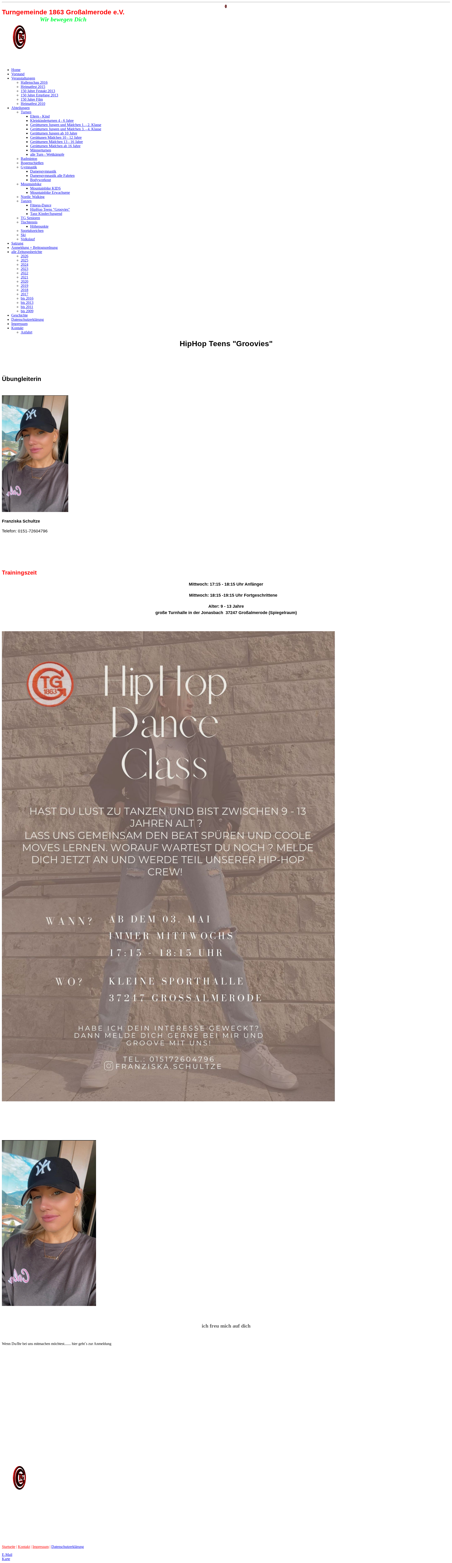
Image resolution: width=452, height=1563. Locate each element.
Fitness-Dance (40, 205)
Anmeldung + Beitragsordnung (34, 248)
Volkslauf (28, 239)
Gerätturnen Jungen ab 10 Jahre (53, 133)
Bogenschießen (32, 163)
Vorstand (17, 74)
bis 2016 (27, 298)
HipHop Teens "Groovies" (50, 209)
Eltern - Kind (40, 116)
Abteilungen (20, 108)
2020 (24, 281)
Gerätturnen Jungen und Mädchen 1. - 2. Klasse (65, 125)
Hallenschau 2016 (34, 82)
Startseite (8, 1547)
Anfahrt (26, 332)
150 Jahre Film (32, 99)
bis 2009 (27, 311)
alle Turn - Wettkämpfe (47, 154)
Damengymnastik (43, 171)
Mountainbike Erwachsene (50, 192)
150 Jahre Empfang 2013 (39, 95)
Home (15, 70)
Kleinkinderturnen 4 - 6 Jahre (52, 121)
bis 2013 (27, 303)
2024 (24, 264)
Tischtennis (29, 222)
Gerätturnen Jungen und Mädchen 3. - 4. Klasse (65, 129)
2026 (24, 256)
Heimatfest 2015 (33, 87)
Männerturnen (40, 150)
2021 (24, 277)
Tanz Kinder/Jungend (46, 214)
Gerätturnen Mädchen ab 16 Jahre (55, 146)
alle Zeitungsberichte (26, 252)
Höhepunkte (39, 226)
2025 (24, 260)
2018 (24, 290)
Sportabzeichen (32, 231)
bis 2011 (27, 307)
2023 (24, 269)
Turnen (26, 112)
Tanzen (26, 201)
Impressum (19, 324)
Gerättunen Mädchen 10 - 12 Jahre (56, 137)
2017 (24, 294)
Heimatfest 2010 (33, 104)
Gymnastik (29, 167)
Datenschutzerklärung (27, 319)
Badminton (29, 159)
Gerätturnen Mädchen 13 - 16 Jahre (56, 142)
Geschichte (19, 315)
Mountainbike (31, 184)
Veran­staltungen (23, 78)
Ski (23, 235)
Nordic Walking (32, 197)
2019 (24, 286)
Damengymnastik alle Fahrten (52, 176)
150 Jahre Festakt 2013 (38, 91)
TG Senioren (30, 218)
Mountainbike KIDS (45, 188)
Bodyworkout (40, 180)
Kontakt (17, 328)
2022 (24, 273)
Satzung (17, 243)
